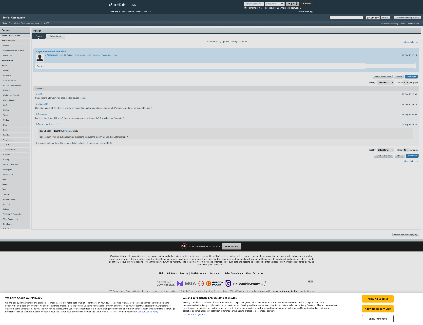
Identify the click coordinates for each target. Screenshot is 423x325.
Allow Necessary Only (378, 308)
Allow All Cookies (378, 298)
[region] (211, 309)
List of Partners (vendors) (195, 314)
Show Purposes (378, 318)
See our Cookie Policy (148, 311)
